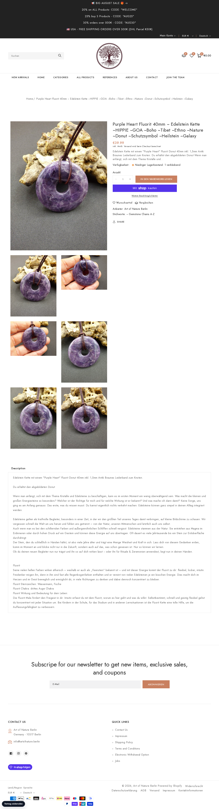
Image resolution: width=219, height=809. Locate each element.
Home (29, 99)
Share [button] (121, 221)
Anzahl (116, 172)
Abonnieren (156, 685)
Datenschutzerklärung (124, 790)
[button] (204, 55)
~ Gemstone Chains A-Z (140, 214)
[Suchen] (59, 55)
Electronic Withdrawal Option (132, 755)
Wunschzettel (124, 203)
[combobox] (36, 55)
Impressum (121, 736)
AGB (143, 790)
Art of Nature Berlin (135, 209)
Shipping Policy (124, 742)
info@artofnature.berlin (27, 741)
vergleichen (146, 203)
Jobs (117, 761)
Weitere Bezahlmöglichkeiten (145, 195)
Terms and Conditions (127, 748)
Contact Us (121, 730)
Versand (127, 146)
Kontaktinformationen (190, 790)
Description (18, 468)
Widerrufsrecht (194, 786)
